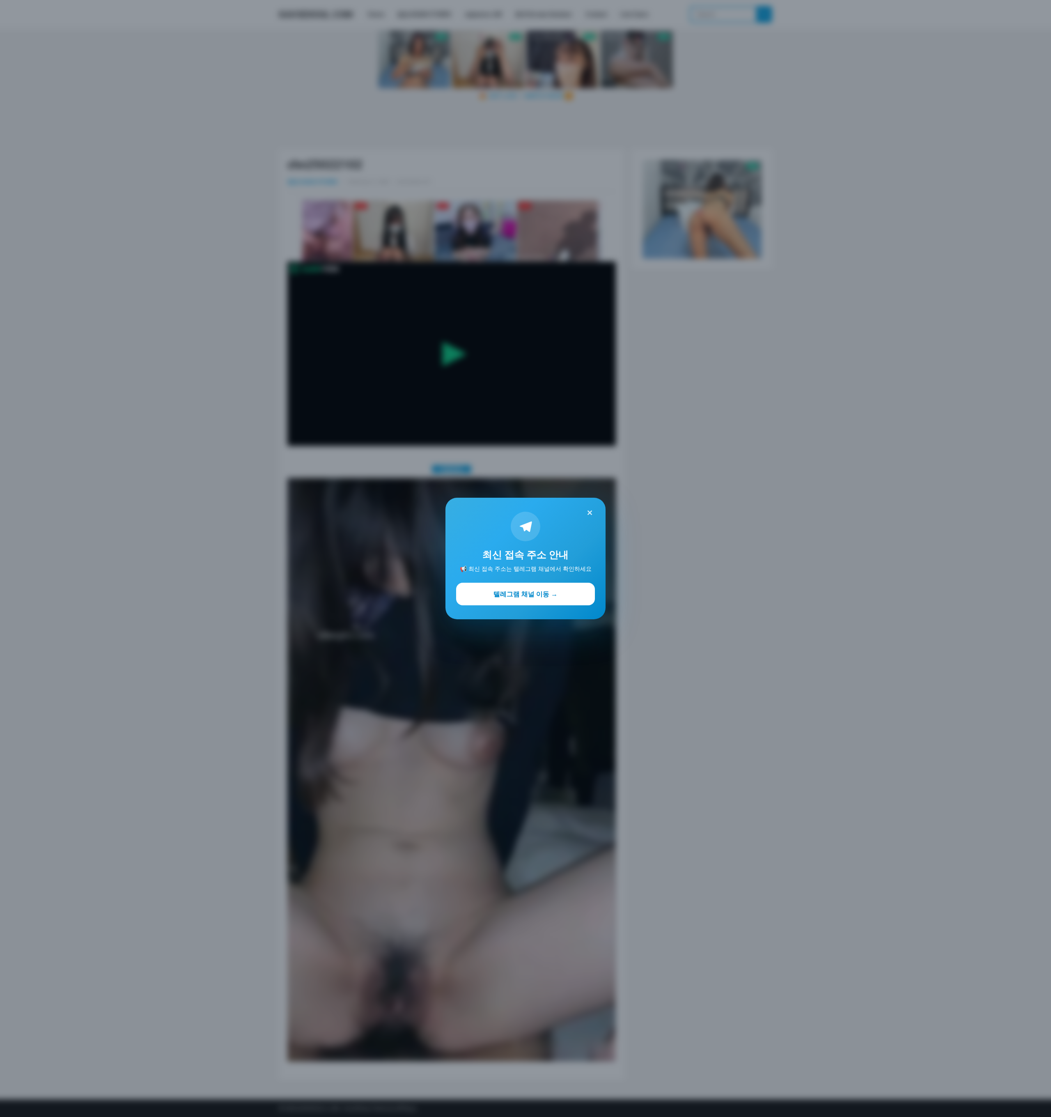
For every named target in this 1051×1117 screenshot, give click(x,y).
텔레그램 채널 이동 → (525, 593)
